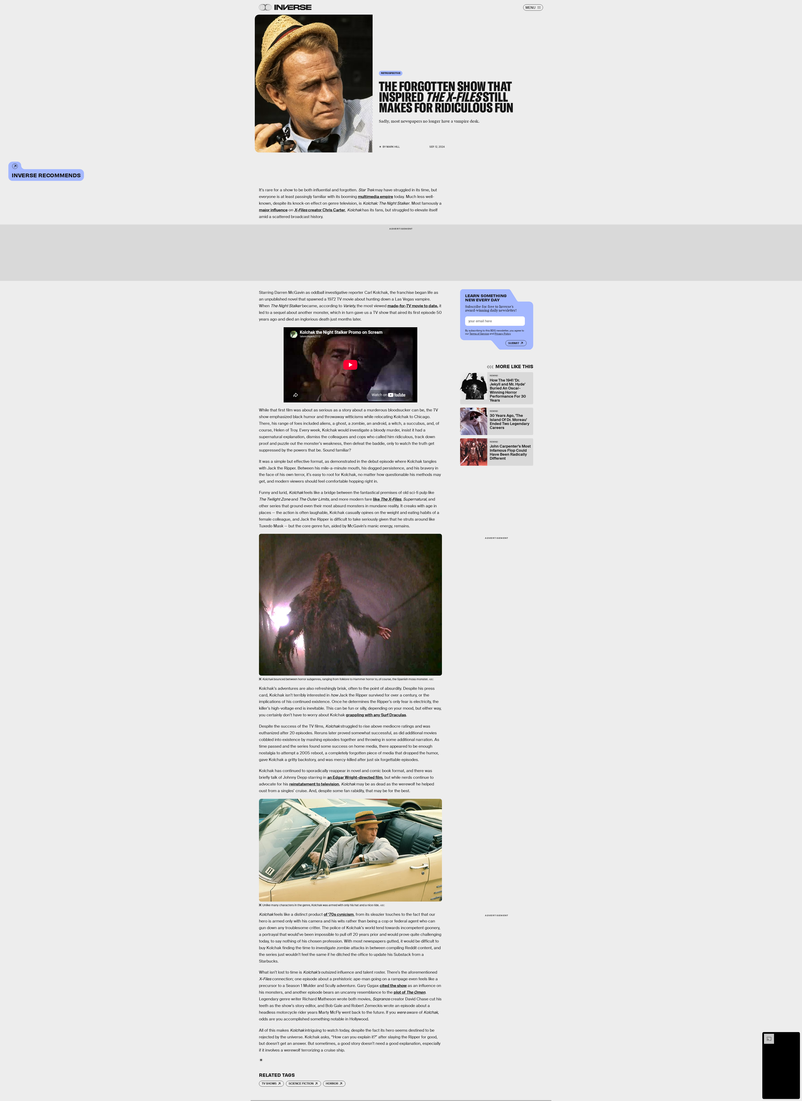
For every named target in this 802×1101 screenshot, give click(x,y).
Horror (332, 1083)
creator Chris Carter (319, 210)
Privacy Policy (503, 333)
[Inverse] (293, 7)
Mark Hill (393, 146)
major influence (273, 210)
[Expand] (767, 1035)
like (387, 499)
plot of (409, 992)
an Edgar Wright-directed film (354, 777)
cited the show (393, 985)
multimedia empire (375, 196)
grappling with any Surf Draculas (376, 715)
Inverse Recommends (46, 175)
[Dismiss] (795, 1035)
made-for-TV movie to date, (412, 305)
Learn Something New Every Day (486, 297)
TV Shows (269, 1083)
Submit (513, 343)
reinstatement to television (314, 784)
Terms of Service (479, 333)
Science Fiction (301, 1083)
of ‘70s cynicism (339, 914)
